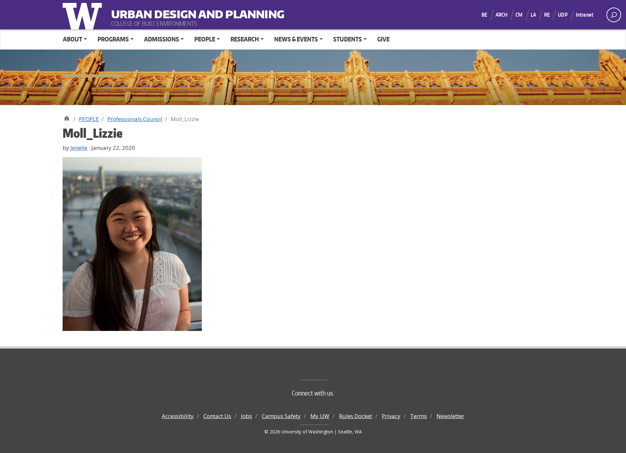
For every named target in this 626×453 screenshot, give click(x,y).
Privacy (391, 416)
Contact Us (217, 416)
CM (518, 14)
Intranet (584, 14)
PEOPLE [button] (204, 39)
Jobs (246, 416)
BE (484, 14)
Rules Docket (355, 416)
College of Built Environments (326, 369)
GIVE (383, 39)
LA (533, 14)
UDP (562, 14)
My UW (319, 416)
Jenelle (78, 147)
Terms (418, 416)
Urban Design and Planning (151, 10)
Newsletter (450, 416)
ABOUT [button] (72, 39)
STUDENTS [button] (347, 39)
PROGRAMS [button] (113, 39)
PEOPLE (89, 119)
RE (547, 14)
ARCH (502, 14)
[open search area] (613, 15)
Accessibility (178, 416)
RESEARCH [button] (245, 39)
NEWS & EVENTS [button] (296, 39)
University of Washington (84, 14)
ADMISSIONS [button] (161, 39)
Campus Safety (281, 416)
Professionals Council (134, 119)
